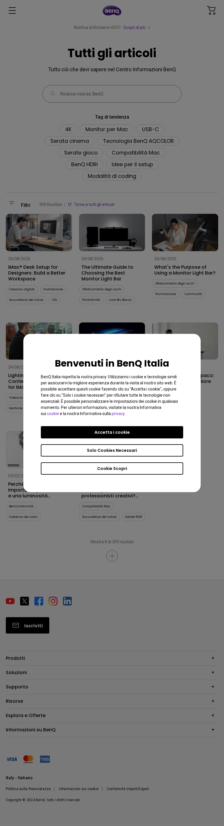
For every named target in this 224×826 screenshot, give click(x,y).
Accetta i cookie (112, 432)
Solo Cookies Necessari (112, 450)
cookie (53, 413)
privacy (118, 413)
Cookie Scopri (112, 468)
